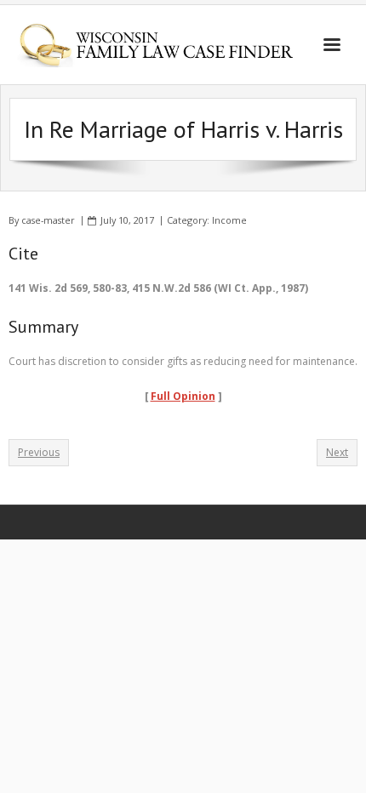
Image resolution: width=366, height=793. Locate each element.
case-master (48, 220)
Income (229, 220)
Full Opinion (183, 396)
